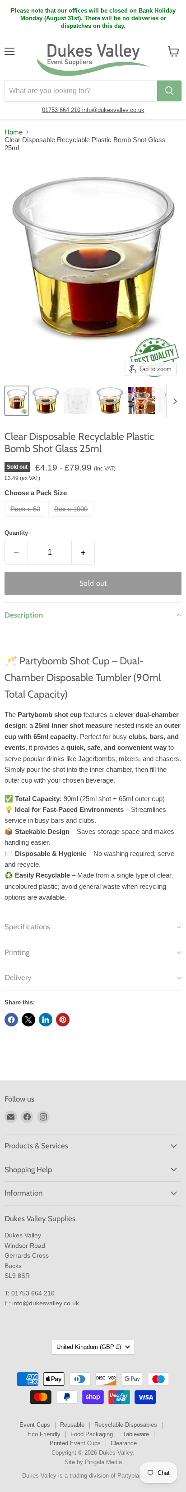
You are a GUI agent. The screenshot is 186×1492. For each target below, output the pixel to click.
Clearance (124, 1443)
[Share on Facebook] (11, 1019)
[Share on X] (28, 1019)
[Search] (169, 91)
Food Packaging (91, 1434)
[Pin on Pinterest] (63, 1019)
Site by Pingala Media (93, 1462)
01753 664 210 (62, 110)
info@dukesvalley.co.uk (113, 110)
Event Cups (34, 1424)
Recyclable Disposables (125, 1424)
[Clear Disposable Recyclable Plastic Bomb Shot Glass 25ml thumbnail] (16, 400)
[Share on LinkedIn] (45, 1019)
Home (14, 132)
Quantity (16, 532)
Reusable (72, 1424)
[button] (93, 614)
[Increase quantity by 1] (83, 552)
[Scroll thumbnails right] (173, 401)
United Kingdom (88, 1347)
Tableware (136, 1434)
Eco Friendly (44, 1434)
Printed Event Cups (75, 1443)
